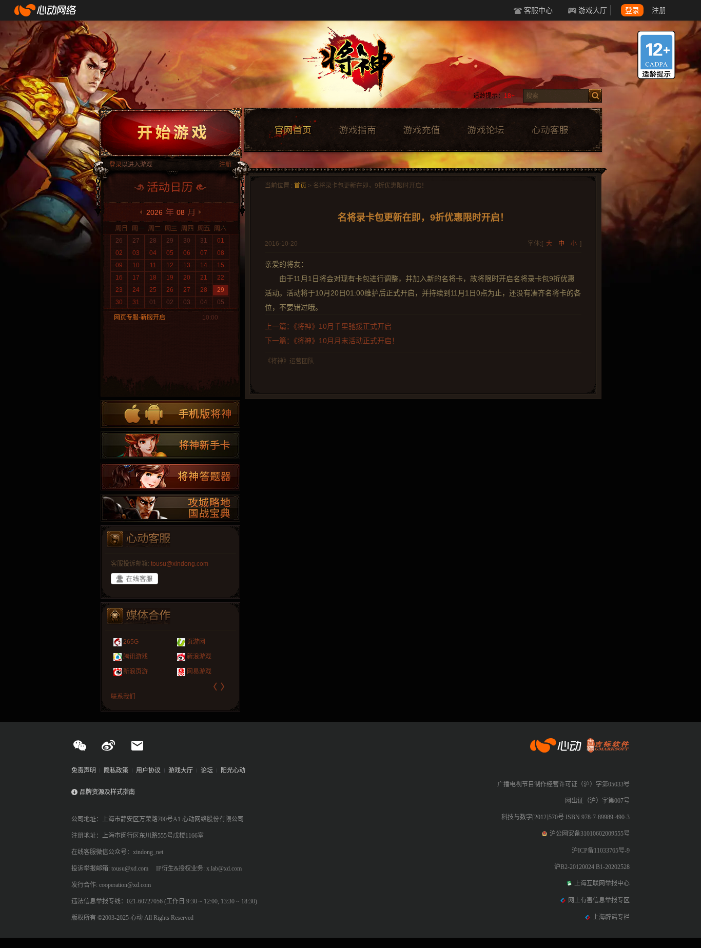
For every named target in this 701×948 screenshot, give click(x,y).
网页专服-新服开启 (139, 317)
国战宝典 (170, 508)
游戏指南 (357, 130)
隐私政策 (116, 770)
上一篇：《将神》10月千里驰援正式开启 (328, 326)
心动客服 (549, 130)
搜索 (595, 96)
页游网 (196, 641)
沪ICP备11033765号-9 (601, 850)
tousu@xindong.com (179, 563)
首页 (300, 185)
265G (131, 641)
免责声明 (83, 770)
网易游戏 (199, 671)
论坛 (207, 770)
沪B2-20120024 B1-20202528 (592, 867)
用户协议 (148, 770)
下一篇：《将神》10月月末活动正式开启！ (332, 341)
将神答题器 (170, 476)
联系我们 (123, 696)
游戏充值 (421, 130)
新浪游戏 (199, 656)
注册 (659, 10)
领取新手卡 (170, 445)
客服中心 (538, 10)
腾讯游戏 (135, 656)
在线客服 (134, 578)
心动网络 (46, 10)
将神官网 (360, 66)
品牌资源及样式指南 (107, 792)
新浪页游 (135, 671)
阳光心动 (233, 770)
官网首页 (292, 130)
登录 (632, 10)
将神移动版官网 (170, 414)
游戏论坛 (486, 130)
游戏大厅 (592, 10)
